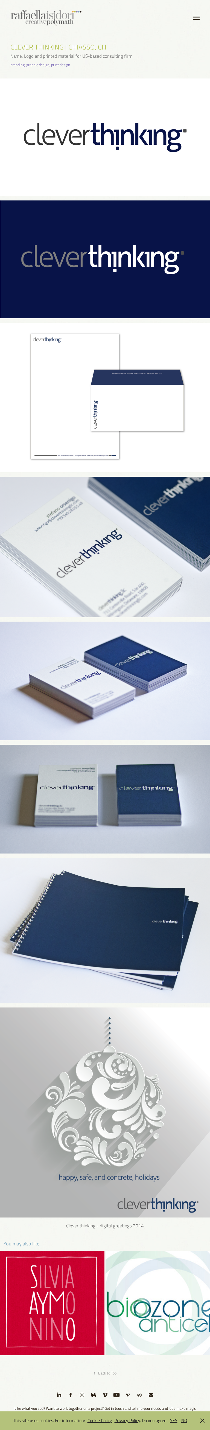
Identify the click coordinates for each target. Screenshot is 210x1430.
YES (173, 1420)
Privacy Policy (127, 1420)
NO (184, 1420)
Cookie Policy (100, 1420)
